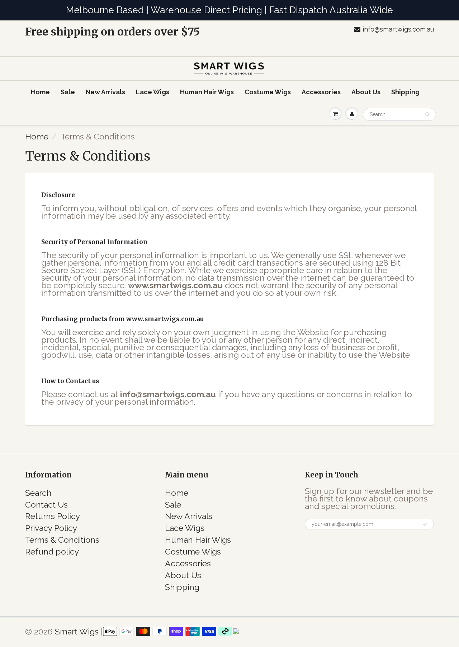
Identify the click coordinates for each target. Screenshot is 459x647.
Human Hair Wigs (207, 92)
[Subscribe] (424, 524)
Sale (68, 92)
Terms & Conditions (62, 539)
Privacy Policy (51, 528)
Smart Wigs (78, 631)
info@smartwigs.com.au (398, 29)
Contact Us (46, 504)
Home (40, 92)
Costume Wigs (268, 92)
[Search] (427, 114)
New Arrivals (105, 92)
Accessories (321, 92)
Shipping (405, 92)
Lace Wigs (152, 92)
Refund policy (52, 551)
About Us (365, 92)
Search (38, 493)
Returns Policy (52, 516)
